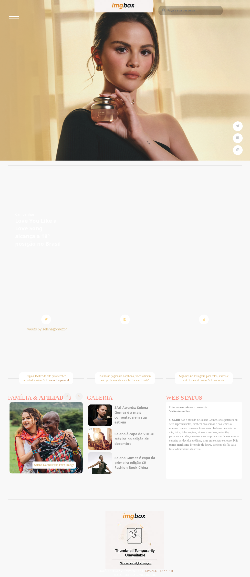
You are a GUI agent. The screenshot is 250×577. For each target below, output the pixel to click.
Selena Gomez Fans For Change (54, 465)
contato (185, 407)
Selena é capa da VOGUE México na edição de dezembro (135, 439)
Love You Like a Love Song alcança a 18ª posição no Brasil (38, 232)
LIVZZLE (151, 570)
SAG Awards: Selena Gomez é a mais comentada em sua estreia (131, 414)
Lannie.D (166, 570)
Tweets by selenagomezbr (46, 329)
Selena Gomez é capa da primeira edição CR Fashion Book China (135, 462)
